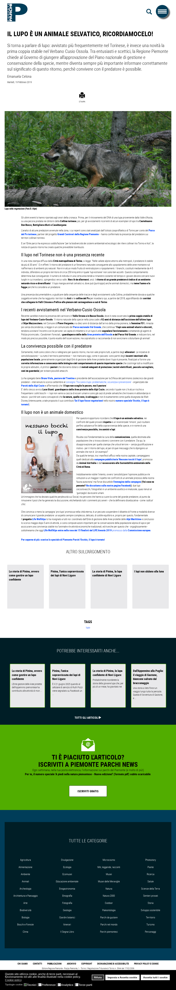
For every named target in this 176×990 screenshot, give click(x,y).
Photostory (150, 859)
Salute (150, 881)
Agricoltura (25, 859)
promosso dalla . (97, 530)
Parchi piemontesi (109, 931)
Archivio (71, 963)
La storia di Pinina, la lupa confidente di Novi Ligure (107, 573)
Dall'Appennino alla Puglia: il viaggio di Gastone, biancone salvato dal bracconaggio (148, 677)
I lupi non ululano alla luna (149, 571)
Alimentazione (25, 867)
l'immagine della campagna (127, 481)
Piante (150, 867)
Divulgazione (67, 859)
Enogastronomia (67, 888)
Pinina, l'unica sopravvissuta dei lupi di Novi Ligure (67, 573)
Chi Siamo (23, 963)
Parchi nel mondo (108, 924)
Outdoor (109, 903)
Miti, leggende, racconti (108, 867)
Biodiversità (25, 910)
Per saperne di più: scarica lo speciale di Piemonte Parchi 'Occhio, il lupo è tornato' (63, 539)
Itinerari (67, 924)
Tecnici (31, 985)
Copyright (86, 963)
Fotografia (67, 903)
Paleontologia (109, 910)
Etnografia (67, 895)
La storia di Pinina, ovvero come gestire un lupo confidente (24, 575)
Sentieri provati (150, 895)
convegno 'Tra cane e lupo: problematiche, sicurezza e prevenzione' (98, 382)
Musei (109, 874)
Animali (25, 881)
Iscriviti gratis (88, 791)
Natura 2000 (109, 895)
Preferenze (49, 985)
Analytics (67, 985)
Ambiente (25, 874)
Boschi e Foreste (25, 924)
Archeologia (25, 888)
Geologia (67, 910)
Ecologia (67, 867)
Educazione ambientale (67, 881)
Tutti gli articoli (86, 718)
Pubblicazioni (54, 963)
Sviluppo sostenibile (150, 910)
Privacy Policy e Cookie (146, 963)
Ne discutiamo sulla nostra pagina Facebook (108, 485)
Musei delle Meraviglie (109, 881)
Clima (25, 931)
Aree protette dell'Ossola (99, 334)
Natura (109, 888)
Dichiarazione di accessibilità (113, 963)
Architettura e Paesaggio (25, 895)
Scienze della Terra (150, 888)
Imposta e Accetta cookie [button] (122, 977)
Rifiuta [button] (98, 977)
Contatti (37, 963)
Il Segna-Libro (67, 931)
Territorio (150, 917)
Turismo (150, 924)
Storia (150, 903)
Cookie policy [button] (13, 980)
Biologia (25, 917)
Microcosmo (109, 859)
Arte (25, 903)
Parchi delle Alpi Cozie (32, 385)
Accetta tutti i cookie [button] (155, 977)
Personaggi (150, 931)
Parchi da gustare (109, 917)
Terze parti (85, 985)
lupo (88, 627)
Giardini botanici (67, 917)
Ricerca (150, 874)
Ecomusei (67, 874)
